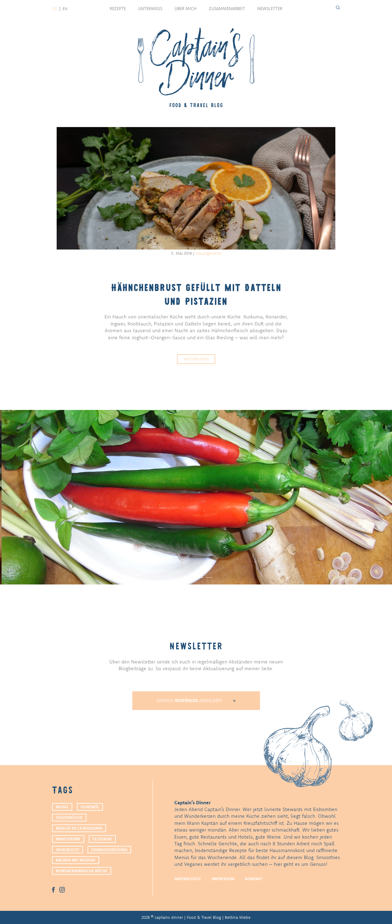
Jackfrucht (67, 849)
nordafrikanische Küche (81, 870)
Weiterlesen (196, 358)
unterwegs (150, 8)
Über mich (186, 8)
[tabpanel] (196, 497)
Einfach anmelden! (190, 700)
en (64, 8)
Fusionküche (69, 817)
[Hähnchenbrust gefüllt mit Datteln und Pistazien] (196, 188)
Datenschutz (187, 878)
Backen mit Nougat (76, 860)
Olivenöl (90, 806)
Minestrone (68, 838)
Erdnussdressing (109, 849)
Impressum (223, 878)
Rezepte (118, 8)
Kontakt (253, 878)
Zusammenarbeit (227, 8)
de (54, 8)
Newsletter (269, 8)
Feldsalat (102, 838)
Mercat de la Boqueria (79, 828)
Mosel (62, 806)
